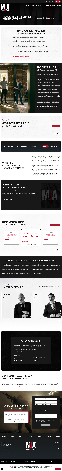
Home (4, 14)
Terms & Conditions (27, 461)
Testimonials (48, 5)
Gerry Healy (7, 294)
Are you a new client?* (39, 407)
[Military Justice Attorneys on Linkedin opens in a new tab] (60, 448)
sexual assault (13, 193)
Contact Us (58, 1)
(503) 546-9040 (45, 467)
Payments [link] (59, 5)
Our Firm (27, 5)
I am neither (38, 411)
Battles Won (42, 5)
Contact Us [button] (58, 469)
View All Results (56, 126)
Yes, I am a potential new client (41, 408)
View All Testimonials (55, 224)
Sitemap (37, 461)
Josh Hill (37, 294)
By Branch (37, 5)
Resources (53, 5)
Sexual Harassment (20, 14)
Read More (7, 239)
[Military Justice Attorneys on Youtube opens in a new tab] (58, 448)
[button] (2, 469)
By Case (32, 5)
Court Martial (14, 14)
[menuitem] (56, 448)
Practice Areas (8, 14)
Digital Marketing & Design (57, 461)
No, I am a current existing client (42, 410)
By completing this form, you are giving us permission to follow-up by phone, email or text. (46, 421)
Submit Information (45, 424)
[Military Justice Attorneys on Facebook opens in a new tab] (56, 448)
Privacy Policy (33, 461)
